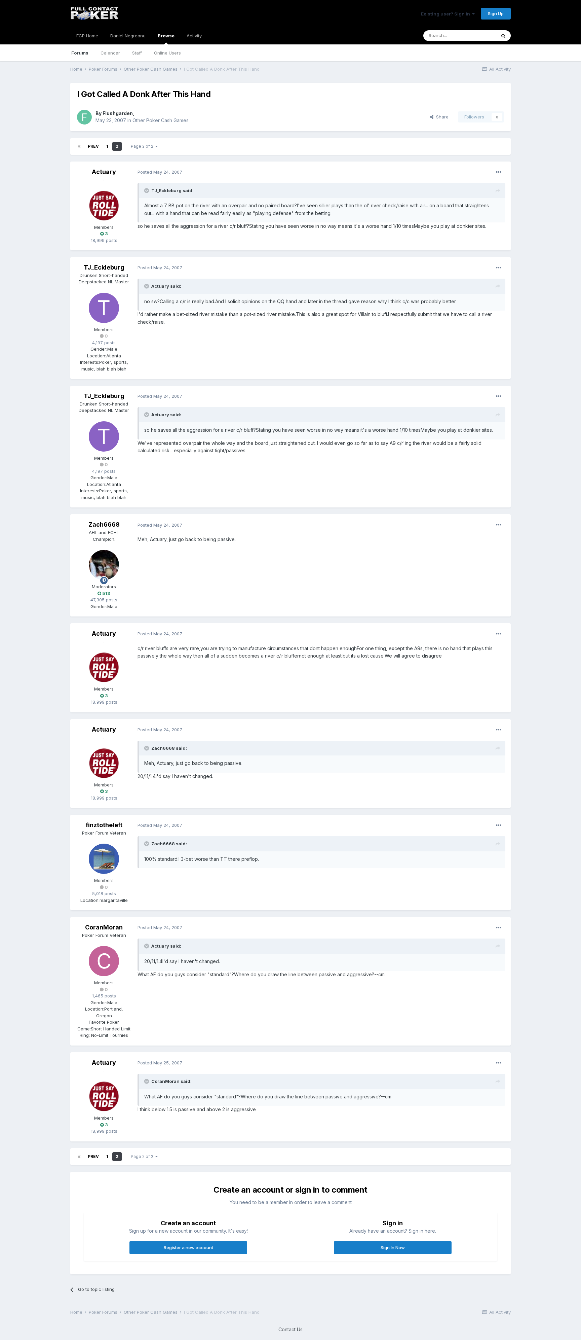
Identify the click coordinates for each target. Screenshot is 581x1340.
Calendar (110, 53)
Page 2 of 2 (143, 146)
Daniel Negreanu (128, 35)
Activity (194, 35)
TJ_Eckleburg (104, 267)
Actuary (104, 171)
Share (441, 116)
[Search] (503, 35)
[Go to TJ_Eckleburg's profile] (104, 308)
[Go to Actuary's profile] (104, 205)
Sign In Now (393, 1247)
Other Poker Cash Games (160, 120)
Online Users (167, 53)
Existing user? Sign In (446, 13)
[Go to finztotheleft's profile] (104, 859)
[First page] (79, 146)
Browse (166, 35)
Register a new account (188, 1247)
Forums (79, 53)
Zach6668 (104, 524)
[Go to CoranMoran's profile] (104, 961)
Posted (160, 172)
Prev (93, 146)
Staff (137, 53)
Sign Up (496, 13)
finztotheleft (104, 824)
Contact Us (290, 1329)
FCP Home (87, 35)
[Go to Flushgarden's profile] (84, 117)
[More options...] (498, 172)
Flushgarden (118, 113)
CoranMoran (104, 927)
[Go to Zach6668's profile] (104, 565)
